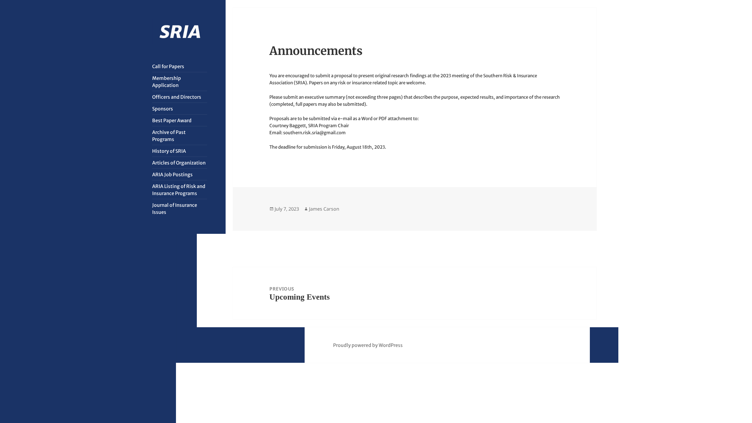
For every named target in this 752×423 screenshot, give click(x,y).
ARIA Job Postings (172, 174)
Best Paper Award (172, 120)
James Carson (324, 209)
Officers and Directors (176, 97)
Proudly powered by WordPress (368, 345)
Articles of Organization (179, 163)
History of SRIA (169, 151)
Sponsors (162, 109)
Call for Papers (168, 66)
